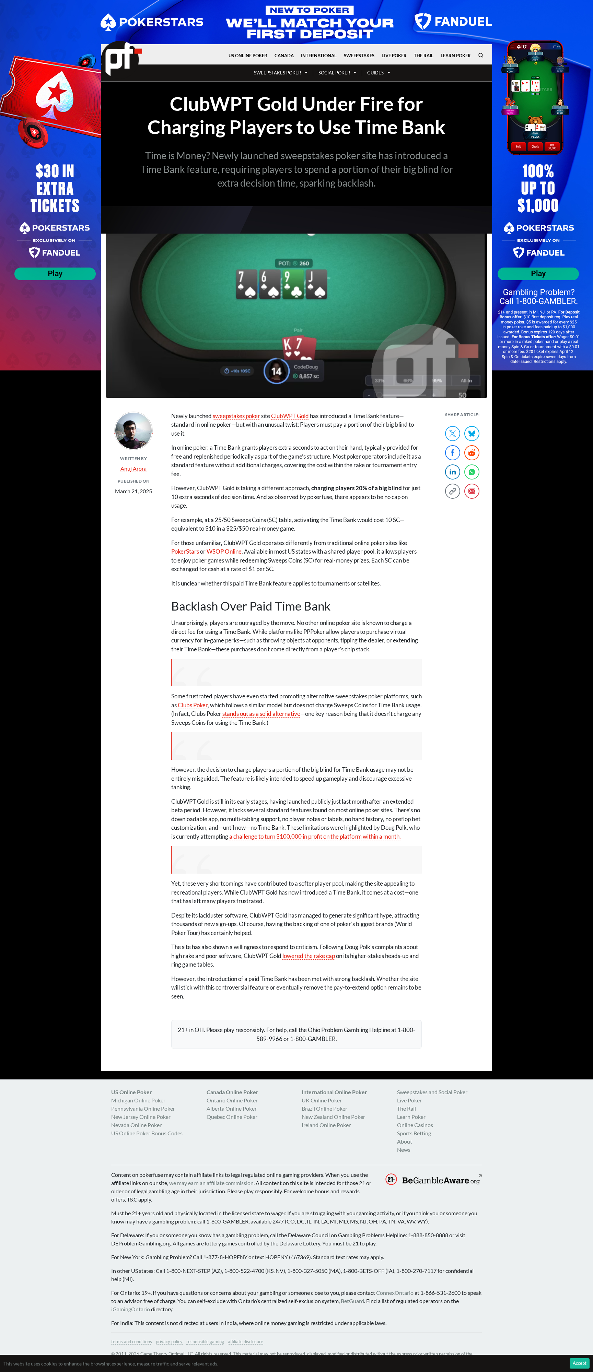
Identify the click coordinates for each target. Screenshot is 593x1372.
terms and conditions (131, 1341)
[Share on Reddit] (471, 452)
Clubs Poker (193, 705)
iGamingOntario (130, 1309)
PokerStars (185, 551)
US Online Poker (248, 55)
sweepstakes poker (236, 415)
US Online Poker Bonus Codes (147, 1133)
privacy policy (169, 1341)
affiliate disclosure (245, 1341)
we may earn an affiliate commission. (212, 1183)
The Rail (423, 55)
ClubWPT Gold (290, 415)
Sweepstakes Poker (277, 72)
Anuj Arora (133, 468)
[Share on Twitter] (452, 433)
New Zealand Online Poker (333, 1116)
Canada (284, 55)
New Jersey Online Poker (141, 1116)
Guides (375, 72)
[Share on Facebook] (452, 452)
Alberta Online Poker (232, 1108)
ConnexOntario (395, 1292)
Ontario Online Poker (232, 1100)
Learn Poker (456, 55)
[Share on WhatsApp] (471, 472)
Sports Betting (414, 1133)
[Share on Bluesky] (471, 433)
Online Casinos (415, 1125)
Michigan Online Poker (138, 1100)
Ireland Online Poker (326, 1125)
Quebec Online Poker (232, 1116)
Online (224, 551)
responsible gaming (205, 1341)
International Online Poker (334, 1092)
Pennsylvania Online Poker (143, 1108)
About (404, 1141)
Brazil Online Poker (324, 1108)
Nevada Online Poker (136, 1125)
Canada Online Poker (232, 1092)
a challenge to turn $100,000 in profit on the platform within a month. (315, 836)
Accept (579, 1363)
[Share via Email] (471, 491)
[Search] (481, 55)
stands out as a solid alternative (261, 713)
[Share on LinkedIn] (452, 472)
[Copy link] (452, 491)
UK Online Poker (322, 1100)
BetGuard (352, 1301)
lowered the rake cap (308, 955)
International (319, 55)
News (403, 1149)
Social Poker (334, 72)
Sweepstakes (359, 55)
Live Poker (394, 55)
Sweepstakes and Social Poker (432, 1092)
